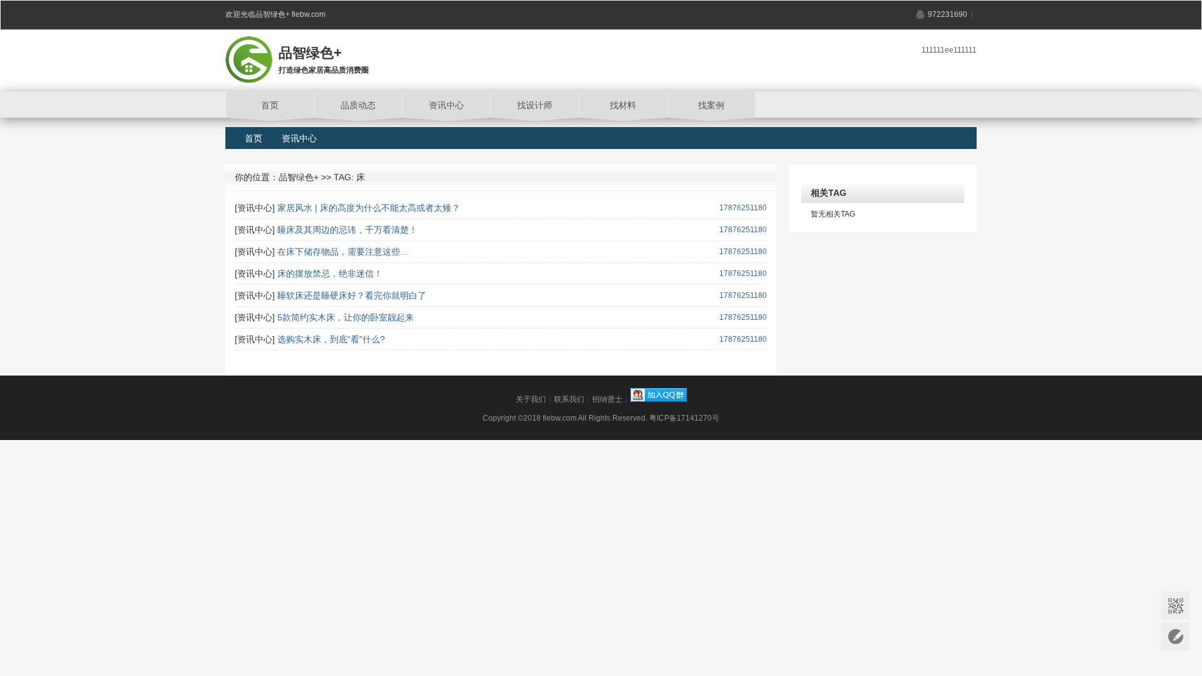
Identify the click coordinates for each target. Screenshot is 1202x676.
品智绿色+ (299, 177)
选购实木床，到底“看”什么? (331, 339)
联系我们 (569, 399)
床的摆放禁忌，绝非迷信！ (330, 274)
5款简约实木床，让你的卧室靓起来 (345, 317)
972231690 (947, 14)
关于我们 (531, 399)
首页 (253, 138)
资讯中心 (299, 138)
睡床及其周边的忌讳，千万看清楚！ (347, 230)
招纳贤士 (607, 399)
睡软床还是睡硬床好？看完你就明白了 (351, 295)
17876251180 (743, 207)
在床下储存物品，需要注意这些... (342, 252)
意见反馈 (1175, 637)
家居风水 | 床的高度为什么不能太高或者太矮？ (368, 208)
